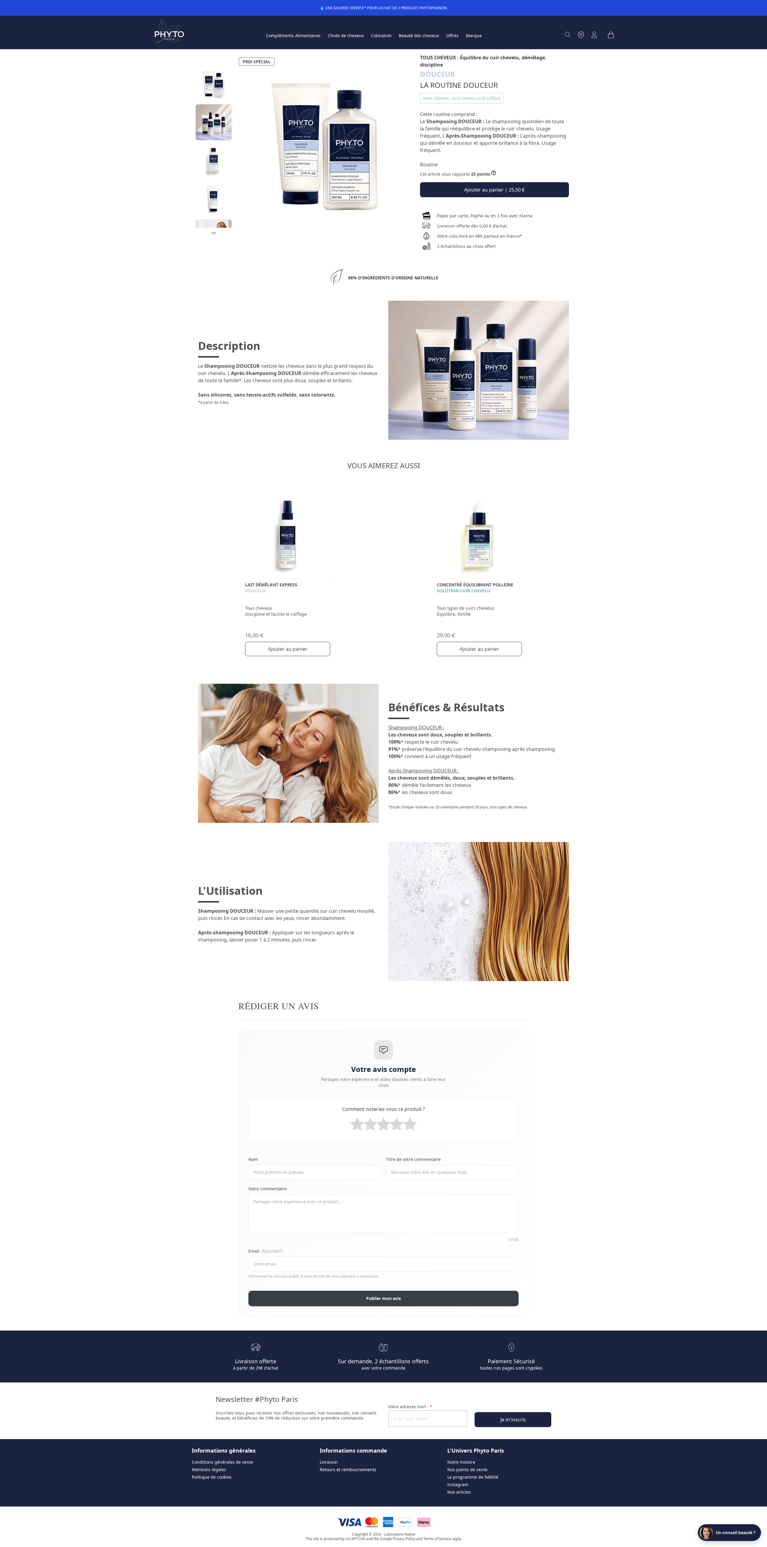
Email (265, 1251)
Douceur (255, 591)
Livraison (329, 1462)
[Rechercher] (567, 34)
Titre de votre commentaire (413, 1159)
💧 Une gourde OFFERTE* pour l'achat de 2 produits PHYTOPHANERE (383, 8)
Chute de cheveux (346, 35)
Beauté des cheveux (419, 35)
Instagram (457, 1484)
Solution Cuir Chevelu (463, 591)
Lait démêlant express (271, 585)
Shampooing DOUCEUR (454, 121)
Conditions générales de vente (222, 1462)
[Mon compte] (594, 34)
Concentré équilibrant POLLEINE (475, 585)
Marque (474, 35)
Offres (452, 35)
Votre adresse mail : (410, 1406)
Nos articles (459, 1492)
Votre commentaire (267, 1188)
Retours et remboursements (348, 1469)
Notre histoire (461, 1462)
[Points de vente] (581, 34)
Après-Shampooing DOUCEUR (481, 135)
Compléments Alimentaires (293, 35)
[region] (214, 146)
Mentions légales (209, 1469)
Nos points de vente (467, 1469)
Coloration (381, 35)
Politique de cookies (212, 1477)
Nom (253, 1159)
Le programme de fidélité (472, 1477)
